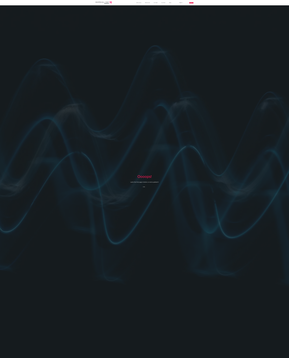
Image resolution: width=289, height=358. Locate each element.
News (170, 2)
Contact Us (191, 2)
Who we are (138, 2)
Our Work (163, 2)
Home (144, 186)
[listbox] (180, 2)
